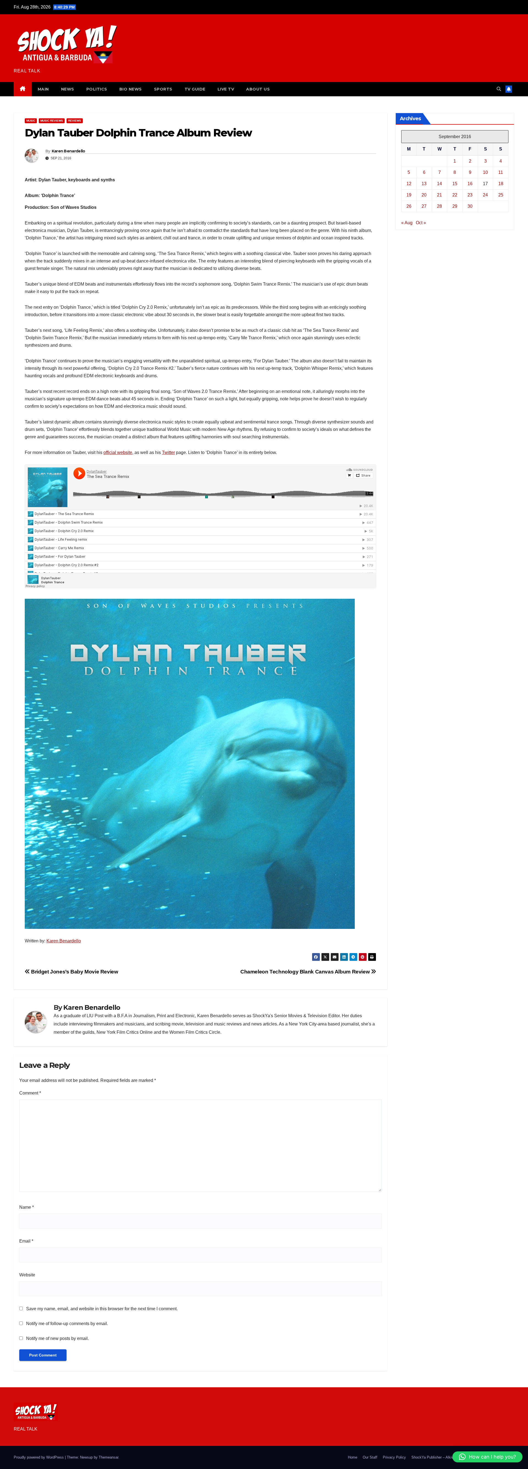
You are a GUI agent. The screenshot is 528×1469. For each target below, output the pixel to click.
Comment (30, 1093)
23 (470, 195)
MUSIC (30, 120)
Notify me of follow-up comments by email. (67, 1323)
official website (117, 452)
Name (26, 1207)
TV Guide (195, 89)
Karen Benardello (68, 151)
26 (408, 206)
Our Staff (370, 1457)
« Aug (407, 222)
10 (485, 172)
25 (500, 195)
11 (500, 172)
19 (408, 195)
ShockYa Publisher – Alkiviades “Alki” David (446, 1457)
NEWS (67, 89)
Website (27, 1275)
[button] (499, 89)
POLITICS (96, 89)
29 (454, 206)
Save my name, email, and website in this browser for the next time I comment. (102, 1308)
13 (424, 183)
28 (439, 206)
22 (454, 195)
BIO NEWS (130, 89)
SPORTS (163, 89)
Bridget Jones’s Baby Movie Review (74, 972)
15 (454, 183)
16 (470, 183)
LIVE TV (226, 89)
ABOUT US (258, 89)
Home (352, 1457)
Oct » (421, 222)
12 (408, 183)
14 (439, 183)
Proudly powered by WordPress (39, 1457)
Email (26, 1241)
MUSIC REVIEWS (51, 120)
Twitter (168, 452)
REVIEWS (74, 120)
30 (470, 206)
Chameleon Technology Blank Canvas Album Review (305, 972)
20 (424, 195)
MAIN (43, 89)
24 (485, 195)
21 (439, 195)
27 (424, 206)
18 (500, 183)
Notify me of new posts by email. (57, 1338)
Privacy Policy (394, 1457)
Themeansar (108, 1457)
